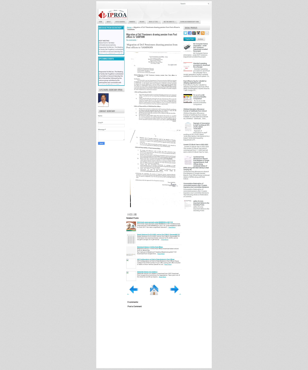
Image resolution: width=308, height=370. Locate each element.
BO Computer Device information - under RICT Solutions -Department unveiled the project (200, 47)
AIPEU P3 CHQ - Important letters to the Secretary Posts (201, 203)
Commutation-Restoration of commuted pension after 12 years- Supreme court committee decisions (196, 185)
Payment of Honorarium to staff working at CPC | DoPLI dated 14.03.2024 (201, 126)
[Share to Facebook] (135, 214)
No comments (131, 40)
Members (132, 22)
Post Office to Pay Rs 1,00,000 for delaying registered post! (194, 82)
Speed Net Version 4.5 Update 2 (147, 272)
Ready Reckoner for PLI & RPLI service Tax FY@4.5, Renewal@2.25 (158, 234)
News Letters (154, 21)
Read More (171, 227)
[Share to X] (133, 214)
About (109, 22)
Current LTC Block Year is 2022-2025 (195, 144)
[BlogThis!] (131, 214)
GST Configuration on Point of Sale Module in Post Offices (155, 259)
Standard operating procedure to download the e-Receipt (201, 65)
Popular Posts (190, 39)
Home (100, 22)
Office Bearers (120, 22)
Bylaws (142, 22)
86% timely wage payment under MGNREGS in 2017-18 (155, 222)
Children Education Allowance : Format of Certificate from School (195, 110)
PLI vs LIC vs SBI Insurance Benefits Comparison (199, 97)
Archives (200, 39)
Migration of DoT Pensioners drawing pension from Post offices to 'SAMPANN (151, 35)
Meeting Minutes (170, 21)
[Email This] (128, 214)
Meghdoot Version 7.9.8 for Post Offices (150, 247)
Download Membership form (189, 22)
